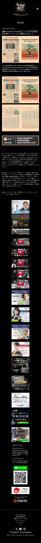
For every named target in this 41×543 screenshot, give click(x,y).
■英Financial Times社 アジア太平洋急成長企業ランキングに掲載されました (20, 32)
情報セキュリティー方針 (20, 518)
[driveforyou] (20, 339)
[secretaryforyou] (20, 356)
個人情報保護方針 (20, 517)
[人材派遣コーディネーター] (20, 441)
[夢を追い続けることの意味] (20, 213)
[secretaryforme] (20, 321)
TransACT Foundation (21, 532)
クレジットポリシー (20, 520)
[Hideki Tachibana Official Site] (20, 234)
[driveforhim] (20, 389)
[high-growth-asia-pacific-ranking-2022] (20, 89)
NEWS (20, 23)
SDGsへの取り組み (21, 515)
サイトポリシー (20, 522)
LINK (20, 524)
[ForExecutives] (20, 407)
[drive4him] (20, 372)
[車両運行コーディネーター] (20, 424)
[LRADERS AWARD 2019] (20, 227)
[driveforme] (20, 304)
